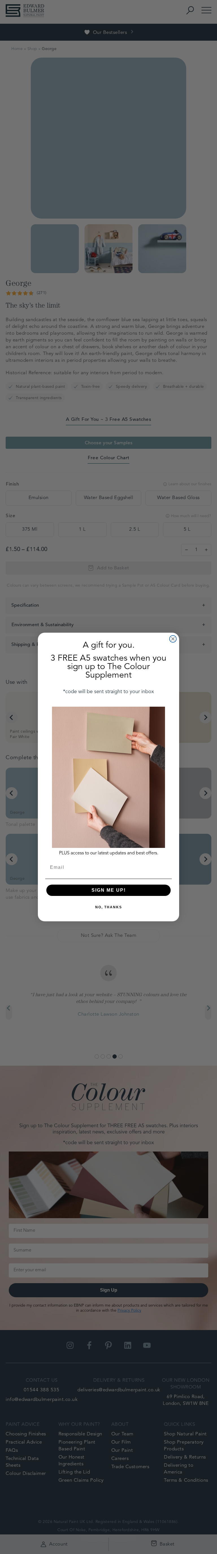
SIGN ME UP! (109, 890)
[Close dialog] (173, 638)
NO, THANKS (108, 907)
